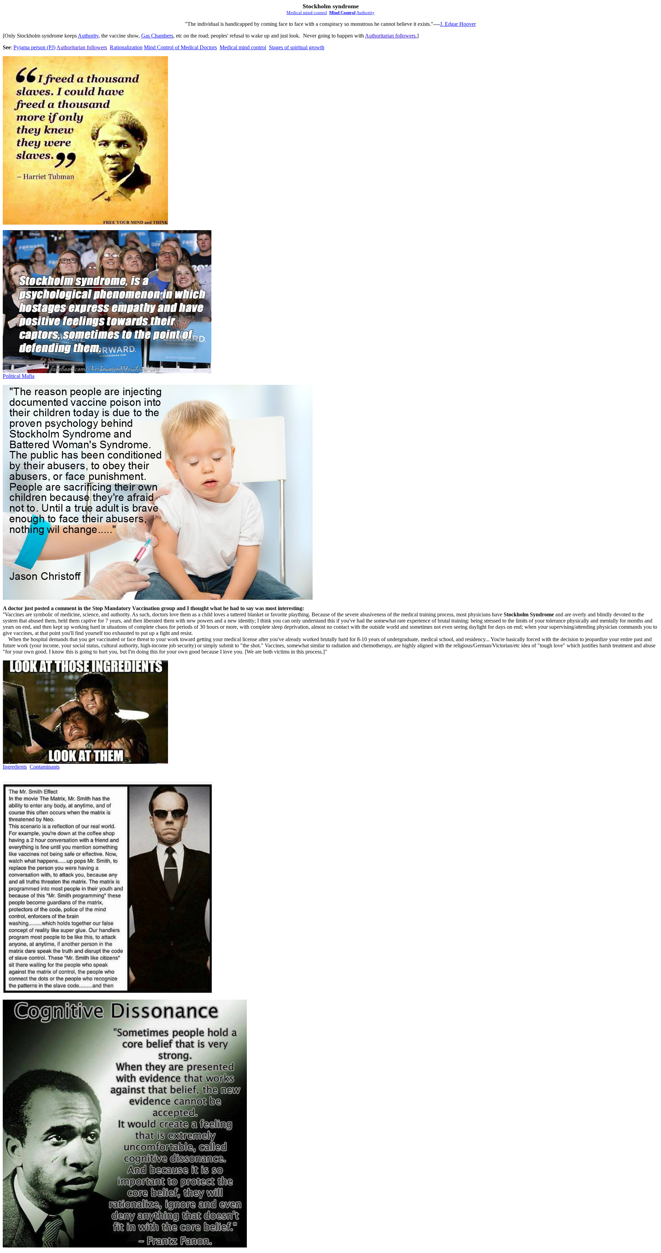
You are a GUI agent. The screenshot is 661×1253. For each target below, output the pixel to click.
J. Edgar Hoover (458, 24)
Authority (88, 36)
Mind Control (342, 12)
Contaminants (45, 767)
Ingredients (15, 767)
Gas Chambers (157, 36)
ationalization (126, 47)
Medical (306, 12)
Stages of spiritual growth (296, 47)
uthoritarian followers (392, 36)
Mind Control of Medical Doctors (180, 47)
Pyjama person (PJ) (34, 47)
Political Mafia (18, 376)
